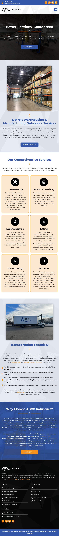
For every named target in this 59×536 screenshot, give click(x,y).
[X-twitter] (49, 2)
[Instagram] (56, 2)
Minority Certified (25, 479)
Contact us (20, 392)
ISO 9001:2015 (15, 362)
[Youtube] (52, 2)
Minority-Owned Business (33, 362)
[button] (55, 9)
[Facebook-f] (46, 2)
